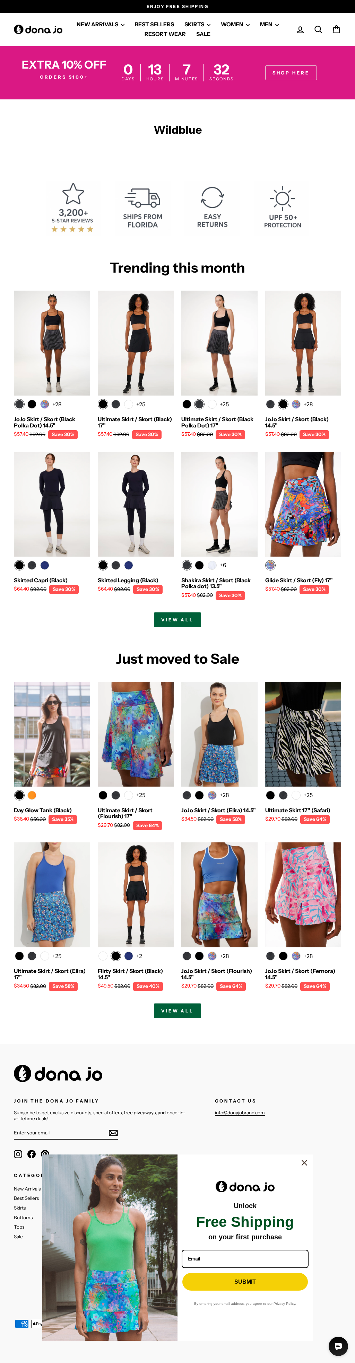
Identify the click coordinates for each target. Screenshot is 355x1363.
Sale (203, 33)
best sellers (154, 24)
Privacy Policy (284, 1304)
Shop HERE (291, 73)
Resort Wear (165, 33)
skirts (194, 24)
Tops (19, 1227)
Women (232, 24)
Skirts (20, 1208)
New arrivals (98, 24)
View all (177, 619)
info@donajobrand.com (240, 1112)
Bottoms (23, 1217)
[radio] (19, 404)
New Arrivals (27, 1189)
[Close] (304, 1162)
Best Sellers (26, 1198)
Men (267, 24)
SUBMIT (245, 1282)
